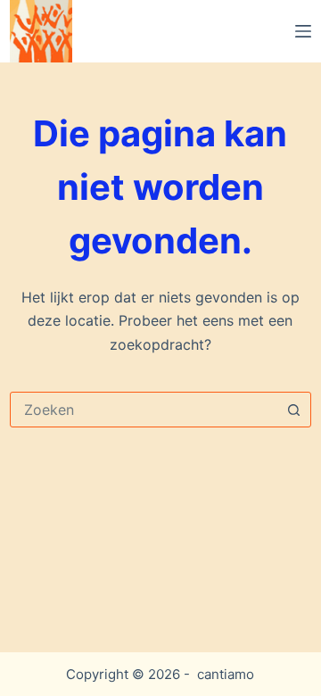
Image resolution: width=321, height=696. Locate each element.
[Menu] (303, 31)
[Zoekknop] (293, 410)
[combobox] (143, 409)
